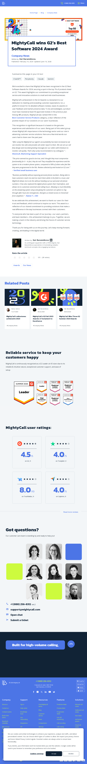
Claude (41, 79)
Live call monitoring (60, 718)
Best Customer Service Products (25, 118)
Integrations (24, 723)
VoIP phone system (78, 720)
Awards (16, 265)
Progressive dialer (60, 713)
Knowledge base (23, 713)
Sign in (22, 704)
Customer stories (42, 715)
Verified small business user (25, 170)
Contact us (5, 708)
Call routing (60, 727)
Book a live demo (5, 716)
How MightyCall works (43, 705)
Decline (71, 754)
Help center (23, 708)
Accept (54, 754)
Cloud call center (78, 726)
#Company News (12, 326)
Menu (82, 3)
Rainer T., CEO (32, 196)
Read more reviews (70, 512)
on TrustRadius (27, 496)
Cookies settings (37, 754)
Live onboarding (24, 718)
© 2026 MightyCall (14, 683)
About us (5, 704)
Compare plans (6, 712)
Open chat (17, 614)
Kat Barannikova (27, 59)
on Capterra (60, 496)
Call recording (61, 723)
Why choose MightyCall (5, 728)
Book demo (57, 665)
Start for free (29, 665)
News (40, 719)
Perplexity (29, 79)
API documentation (25, 728)
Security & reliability (5, 722)
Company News (52, 13)
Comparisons (43, 723)
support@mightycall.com (25, 609)
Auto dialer (78, 716)
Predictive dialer (62, 704)
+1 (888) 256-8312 (21, 604)
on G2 (27, 461)
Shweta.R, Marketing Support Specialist (29, 154)
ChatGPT (17, 79)
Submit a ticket (19, 620)
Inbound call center (79, 705)
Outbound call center (79, 711)
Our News (27, 265)
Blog (42, 13)
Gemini (51, 79)
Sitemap (41, 727)
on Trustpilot (60, 461)
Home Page (34, 13)
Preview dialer (61, 708)
